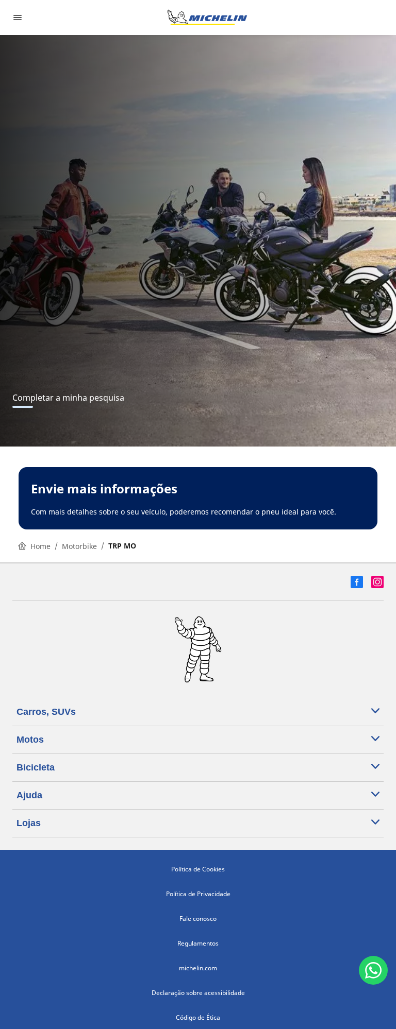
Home (40, 546)
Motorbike (79, 546)
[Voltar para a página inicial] (207, 17)
